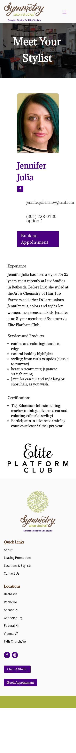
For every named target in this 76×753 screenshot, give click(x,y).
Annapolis (11, 610)
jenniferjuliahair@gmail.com (50, 202)
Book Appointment (20, 682)
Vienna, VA (11, 633)
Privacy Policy (38, 735)
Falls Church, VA (15, 641)
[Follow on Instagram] (15, 655)
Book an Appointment (34, 239)
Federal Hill (12, 625)
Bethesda (10, 594)
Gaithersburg (13, 618)
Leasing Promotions (17, 557)
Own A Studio (17, 669)
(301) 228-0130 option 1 (41, 218)
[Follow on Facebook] (20, 189)
